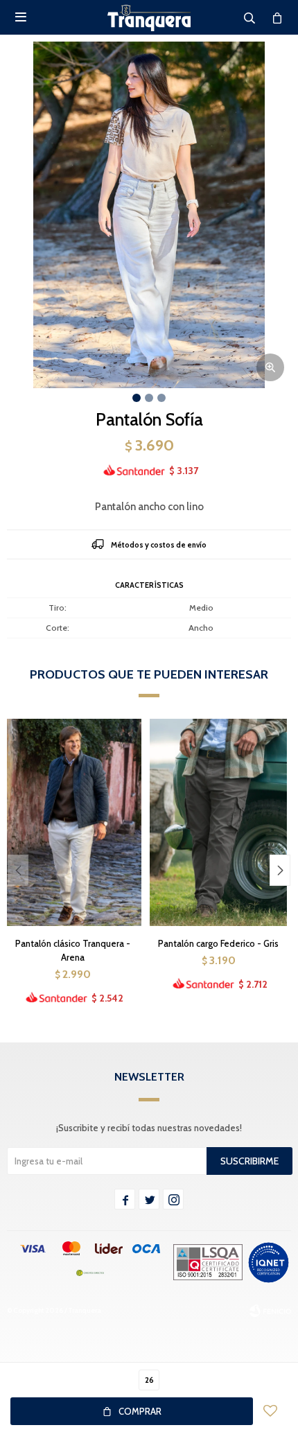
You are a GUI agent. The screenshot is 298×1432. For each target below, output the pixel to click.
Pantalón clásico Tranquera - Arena (72, 950)
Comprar (140, 1411)
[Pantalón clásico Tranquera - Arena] (72, 822)
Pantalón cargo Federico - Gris (218, 943)
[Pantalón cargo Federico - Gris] (218, 822)
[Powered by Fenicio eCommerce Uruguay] (270, 1310)
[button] (280, 870)
